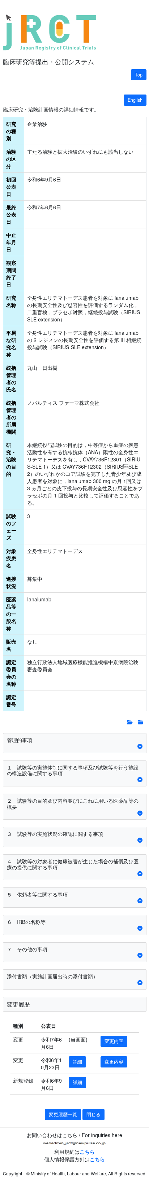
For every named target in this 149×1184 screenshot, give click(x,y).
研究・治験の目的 (11, 459)
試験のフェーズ (11, 526)
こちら (87, 1151)
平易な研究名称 (11, 343)
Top (138, 74)
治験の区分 (11, 159)
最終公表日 (11, 214)
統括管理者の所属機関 (11, 417)
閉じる (93, 1114)
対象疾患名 (11, 558)
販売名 (11, 645)
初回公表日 (11, 186)
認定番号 (11, 700)
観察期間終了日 (11, 273)
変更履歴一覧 (63, 1114)
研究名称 (11, 301)
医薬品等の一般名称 (11, 614)
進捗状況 (11, 582)
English (135, 100)
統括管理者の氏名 (11, 378)
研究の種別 (11, 131)
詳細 (77, 1061)
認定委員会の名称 (11, 672)
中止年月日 (11, 242)
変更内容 (114, 1041)
